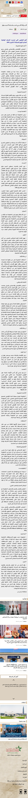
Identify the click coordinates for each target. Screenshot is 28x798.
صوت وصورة (22, 721)
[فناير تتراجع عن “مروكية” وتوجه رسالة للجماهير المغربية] (14, 602)
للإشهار (25, 774)
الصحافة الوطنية (23, 33)
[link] (18, 16)
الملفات (23, 702)
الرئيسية (24, 760)
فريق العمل (24, 767)
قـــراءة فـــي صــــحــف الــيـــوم (17, 739)
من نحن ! (24, 764)
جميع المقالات (15, 33)
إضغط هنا (15, 784)
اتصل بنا (25, 777)
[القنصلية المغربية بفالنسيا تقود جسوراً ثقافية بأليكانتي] (13, 724)
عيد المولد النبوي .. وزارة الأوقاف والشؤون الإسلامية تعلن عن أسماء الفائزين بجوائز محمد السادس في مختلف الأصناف (15, 666)
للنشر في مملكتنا (22, 771)
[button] (13, 680)
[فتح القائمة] (2, 10)
